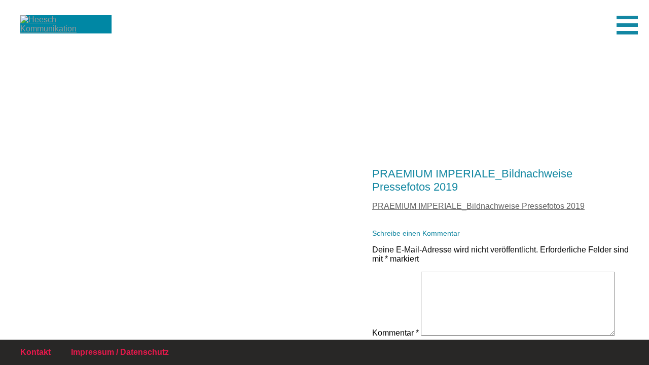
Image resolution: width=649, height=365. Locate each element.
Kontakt (35, 352)
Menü (637, 24)
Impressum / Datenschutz (120, 352)
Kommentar (395, 332)
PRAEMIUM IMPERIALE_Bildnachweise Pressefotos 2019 (478, 206)
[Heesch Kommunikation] (56, 33)
